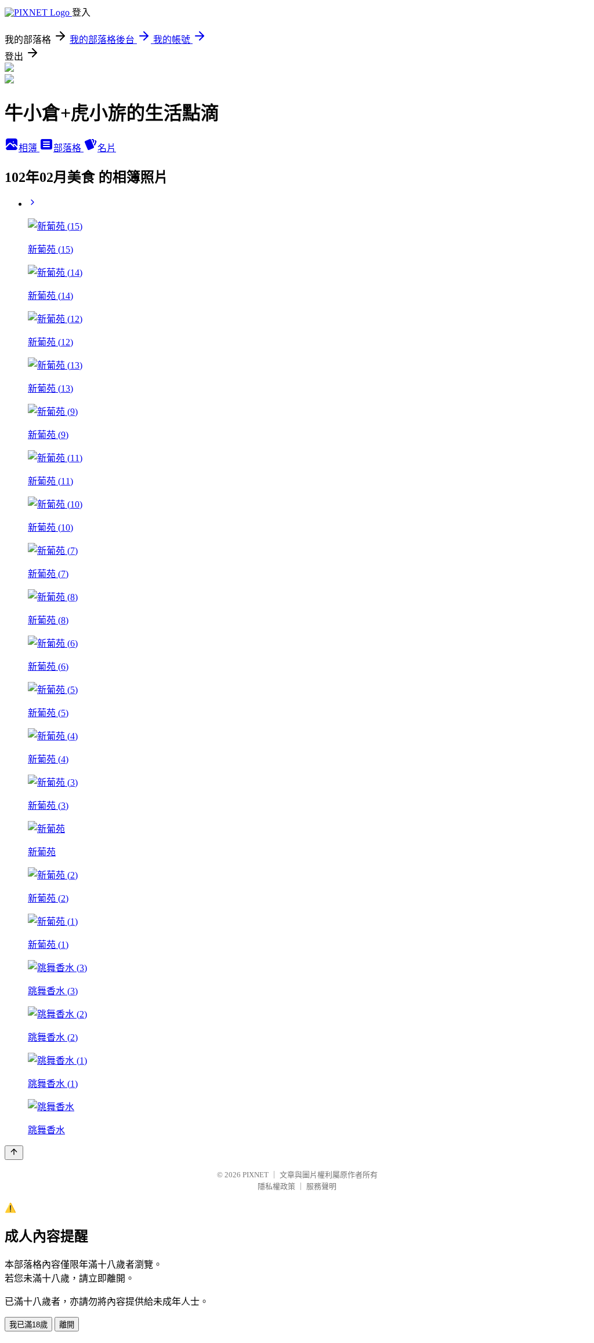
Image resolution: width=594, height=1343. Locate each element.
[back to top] (14, 1152)
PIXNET (255, 1174)
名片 (106, 148)
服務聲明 (321, 1186)
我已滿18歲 (28, 1324)
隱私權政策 (276, 1186)
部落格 (68, 148)
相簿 (29, 148)
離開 (66, 1324)
